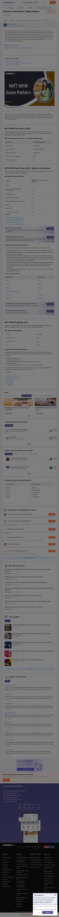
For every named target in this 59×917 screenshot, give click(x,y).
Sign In (47, 912)
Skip (40, 912)
